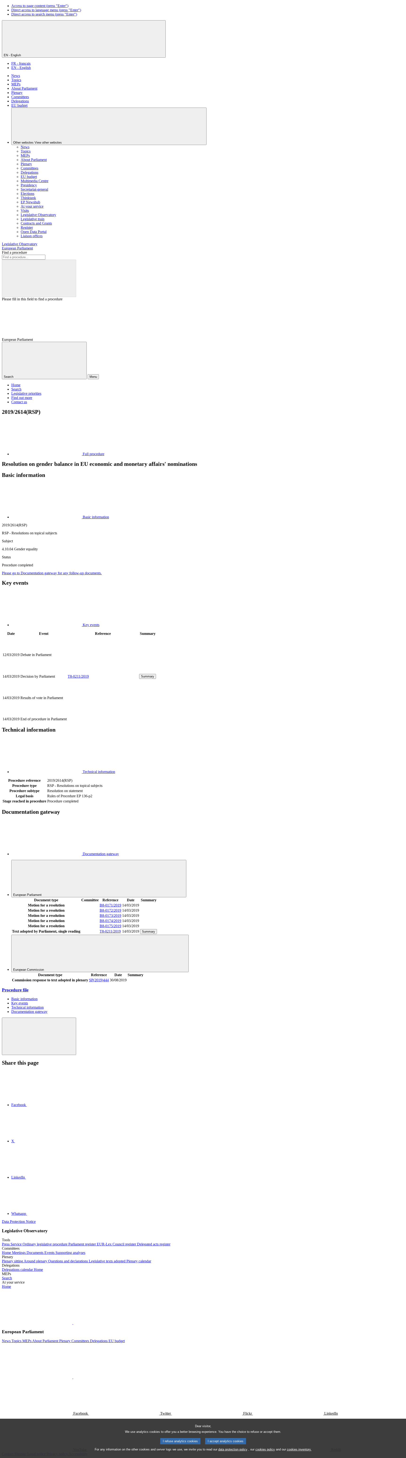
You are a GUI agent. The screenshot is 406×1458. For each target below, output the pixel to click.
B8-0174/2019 (110, 921)
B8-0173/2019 (110, 916)
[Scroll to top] (39, 1036)
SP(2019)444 (99, 980)
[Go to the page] (103, 671)
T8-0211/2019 (78, 676)
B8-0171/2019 (110, 905)
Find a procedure (14, 252)
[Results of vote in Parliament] (103, 714)
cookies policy (265, 1449)
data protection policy (232, 1449)
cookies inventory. (299, 1449)
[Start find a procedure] (39, 278)
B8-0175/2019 (110, 926)
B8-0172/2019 (110, 910)
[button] (73, 1323)
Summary (147, 676)
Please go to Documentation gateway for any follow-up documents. (52, 573)
